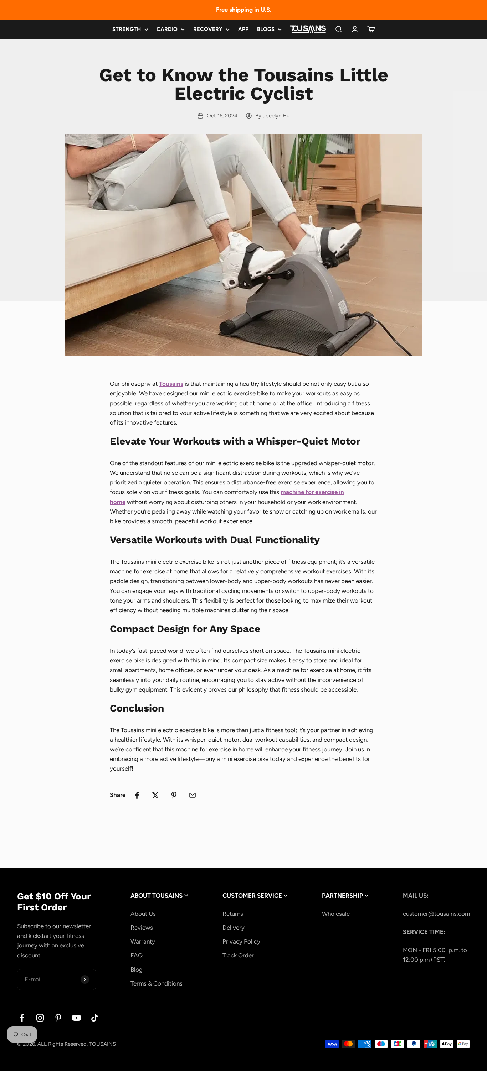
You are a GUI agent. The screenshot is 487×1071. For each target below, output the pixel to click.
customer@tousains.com (436, 913)
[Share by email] (192, 795)
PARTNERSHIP (343, 895)
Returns (232, 913)
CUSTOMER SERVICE (252, 895)
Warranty (142, 941)
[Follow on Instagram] (40, 1018)
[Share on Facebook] (137, 795)
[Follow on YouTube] (76, 1018)
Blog (136, 969)
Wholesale (336, 913)
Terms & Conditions (156, 983)
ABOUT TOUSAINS (157, 895)
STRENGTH (126, 29)
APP (243, 29)
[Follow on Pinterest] (58, 1018)
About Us (143, 913)
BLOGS (266, 29)
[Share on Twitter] (155, 795)
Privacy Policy (241, 941)
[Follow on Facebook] (22, 1018)
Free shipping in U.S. (243, 9)
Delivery (233, 927)
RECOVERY (207, 29)
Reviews (141, 927)
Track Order (238, 955)
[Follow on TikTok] (94, 1018)
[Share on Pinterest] (174, 795)
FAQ (136, 955)
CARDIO (167, 29)
